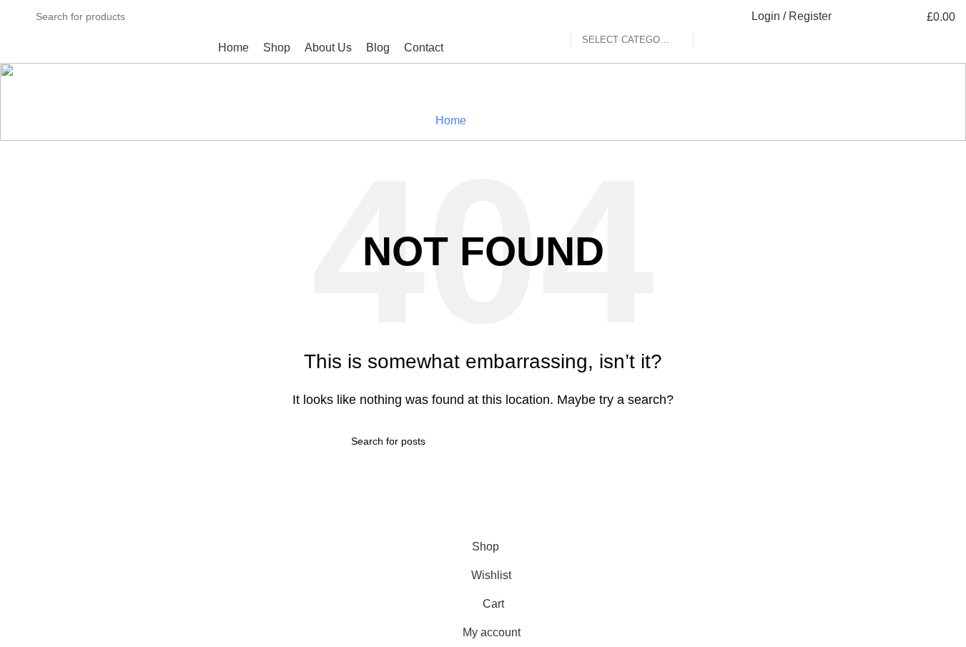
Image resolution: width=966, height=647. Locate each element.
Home (450, 120)
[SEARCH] (710, 16)
